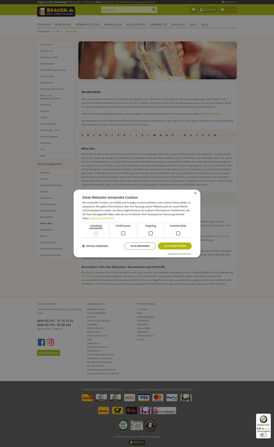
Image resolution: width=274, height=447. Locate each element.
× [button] (195, 193)
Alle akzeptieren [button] (175, 245)
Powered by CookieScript (179, 254)
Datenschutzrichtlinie (101, 218)
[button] (95, 246)
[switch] (263, 435)
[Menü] (269, 415)
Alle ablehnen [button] (139, 245)
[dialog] (137, 224)
